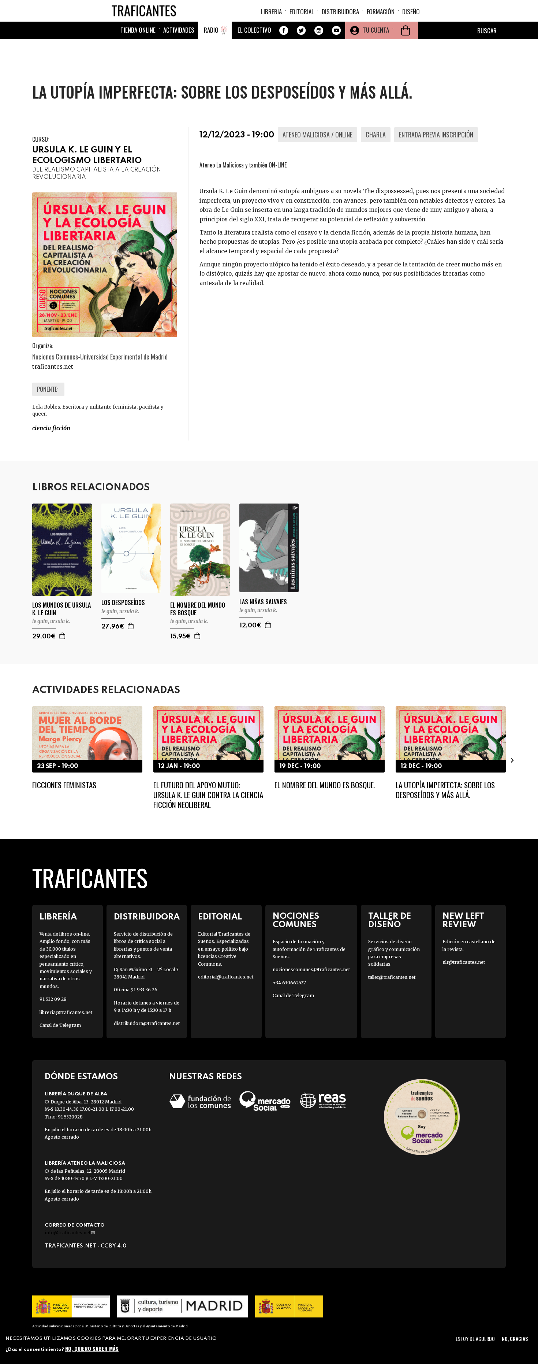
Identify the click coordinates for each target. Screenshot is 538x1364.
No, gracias (515, 1338)
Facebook (283, 30)
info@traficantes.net (70, 1232)
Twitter (301, 30)
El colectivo (254, 29)
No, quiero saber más (92, 1348)
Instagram (319, 30)
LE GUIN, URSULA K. (51, 621)
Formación (381, 11)
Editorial (301, 11)
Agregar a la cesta (62, 636)
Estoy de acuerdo (475, 1338)
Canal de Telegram (60, 1025)
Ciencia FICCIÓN (51, 428)
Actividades (178, 29)
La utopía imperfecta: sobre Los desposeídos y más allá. (445, 789)
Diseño (411, 11)
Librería (58, 917)
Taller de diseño (389, 920)
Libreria (271, 11)
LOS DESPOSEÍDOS (123, 603)
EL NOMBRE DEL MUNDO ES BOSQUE (197, 609)
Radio (211, 29)
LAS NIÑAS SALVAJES (263, 602)
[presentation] (25, 760)
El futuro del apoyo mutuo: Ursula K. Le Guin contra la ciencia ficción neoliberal (208, 795)
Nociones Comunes (296, 920)
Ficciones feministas (64, 784)
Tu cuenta (376, 29)
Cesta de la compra (405, 30)
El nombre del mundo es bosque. (324, 784)
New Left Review (463, 920)
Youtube (336, 30)
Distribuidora (340, 11)
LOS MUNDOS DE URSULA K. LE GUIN (61, 609)
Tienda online (138, 29)
